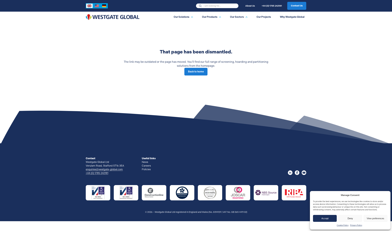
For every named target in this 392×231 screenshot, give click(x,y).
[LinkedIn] (290, 172)
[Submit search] (200, 6)
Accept (324, 218)
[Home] (112, 17)
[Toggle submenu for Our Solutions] (192, 17)
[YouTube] (304, 172)
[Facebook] (297, 172)
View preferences (375, 218)
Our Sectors (237, 17)
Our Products (209, 17)
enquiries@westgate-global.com (104, 169)
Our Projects (263, 17)
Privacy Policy (356, 225)
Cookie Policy (343, 225)
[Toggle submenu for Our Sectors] (246, 17)
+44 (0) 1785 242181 (272, 6)
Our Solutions (181, 17)
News (145, 162)
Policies (146, 169)
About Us (250, 6)
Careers (146, 165)
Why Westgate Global (292, 17)
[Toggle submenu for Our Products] (220, 17)
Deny (350, 218)
